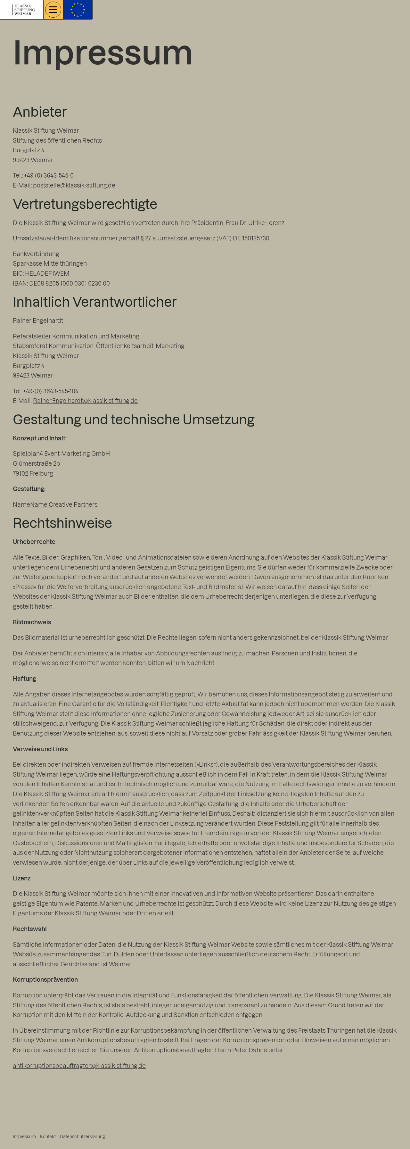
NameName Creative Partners (55, 504)
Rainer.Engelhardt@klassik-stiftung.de (85, 400)
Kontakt (48, 1136)
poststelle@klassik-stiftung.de (74, 185)
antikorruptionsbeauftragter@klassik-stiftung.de (79, 1065)
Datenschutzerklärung (82, 1136)
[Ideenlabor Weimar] (24, 8)
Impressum (24, 1136)
